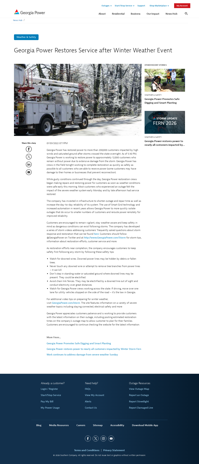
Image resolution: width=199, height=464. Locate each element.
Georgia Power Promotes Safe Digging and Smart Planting (79, 343)
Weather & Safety (26, 37)
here (96, 233)
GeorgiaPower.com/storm (66, 302)
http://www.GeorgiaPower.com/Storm (105, 237)
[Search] (186, 13)
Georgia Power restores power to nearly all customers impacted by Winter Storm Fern (94, 349)
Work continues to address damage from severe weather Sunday (82, 354)
